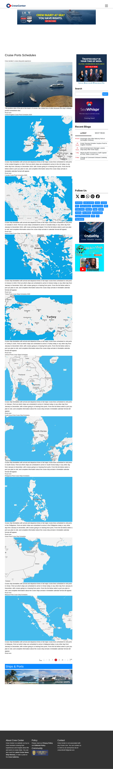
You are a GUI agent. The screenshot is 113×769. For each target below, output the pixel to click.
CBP (93, 216)
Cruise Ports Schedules (83, 216)
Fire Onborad (87, 212)
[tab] (83, 133)
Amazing (78, 212)
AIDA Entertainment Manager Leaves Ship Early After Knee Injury (92, 148)
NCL (77, 206)
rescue (97, 202)
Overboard (79, 202)
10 (63, 660)
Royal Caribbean (85, 206)
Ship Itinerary (79, 219)
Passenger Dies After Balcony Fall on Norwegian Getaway (92, 139)
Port (97, 216)
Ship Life (88, 209)
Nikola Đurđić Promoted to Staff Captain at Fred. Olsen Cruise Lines (93, 153)
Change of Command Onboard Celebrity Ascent (93, 158)
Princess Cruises (97, 206)
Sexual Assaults (97, 212)
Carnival (103, 202)
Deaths (101, 209)
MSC (105, 206)
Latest (83, 133)
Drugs (95, 209)
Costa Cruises (80, 209)
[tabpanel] (91, 149)
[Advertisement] (56, 37)
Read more (8, 112)
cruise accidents (88, 202)
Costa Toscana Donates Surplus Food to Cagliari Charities (93, 144)
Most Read (100, 133)
